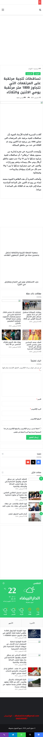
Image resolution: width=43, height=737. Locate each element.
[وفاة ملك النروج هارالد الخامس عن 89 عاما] (11, 335)
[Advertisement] (21, 41)
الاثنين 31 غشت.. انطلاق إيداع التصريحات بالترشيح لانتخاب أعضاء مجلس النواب (15, 671)
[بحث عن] (40, 10)
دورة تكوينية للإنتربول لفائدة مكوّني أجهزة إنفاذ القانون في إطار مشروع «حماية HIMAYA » (23, 219)
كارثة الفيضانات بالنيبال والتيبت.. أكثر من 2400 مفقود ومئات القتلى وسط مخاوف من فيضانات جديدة (14, 683)
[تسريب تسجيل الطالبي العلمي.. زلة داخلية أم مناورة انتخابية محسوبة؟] (35, 495)
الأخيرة (32, 623)
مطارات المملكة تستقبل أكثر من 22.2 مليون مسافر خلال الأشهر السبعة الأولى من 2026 (32, 315)
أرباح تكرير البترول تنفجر (17, 513)
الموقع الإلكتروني (36, 419)
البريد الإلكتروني (35, 409)
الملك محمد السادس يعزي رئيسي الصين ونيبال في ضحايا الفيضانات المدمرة (33, 345)
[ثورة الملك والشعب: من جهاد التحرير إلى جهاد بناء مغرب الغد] (35, 506)
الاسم (38, 399)
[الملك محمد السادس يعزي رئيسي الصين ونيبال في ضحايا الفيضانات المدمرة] (31, 335)
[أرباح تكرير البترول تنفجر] (35, 517)
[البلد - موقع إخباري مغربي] (31, 9)
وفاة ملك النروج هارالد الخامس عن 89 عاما (12, 343)
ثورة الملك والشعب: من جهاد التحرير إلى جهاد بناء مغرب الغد (14, 505)
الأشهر (10, 623)
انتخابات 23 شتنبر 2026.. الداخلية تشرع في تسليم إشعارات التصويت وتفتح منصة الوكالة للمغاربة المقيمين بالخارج (11, 318)
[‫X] (33, 462)
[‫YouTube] (28, 462)
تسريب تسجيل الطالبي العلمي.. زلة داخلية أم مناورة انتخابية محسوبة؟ (15, 495)
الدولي (33, 209)
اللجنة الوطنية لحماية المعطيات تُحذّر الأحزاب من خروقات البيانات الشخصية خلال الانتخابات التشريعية (14, 645)
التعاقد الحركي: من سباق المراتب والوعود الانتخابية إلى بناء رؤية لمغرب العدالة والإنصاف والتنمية (16, 483)
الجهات (30, 69)
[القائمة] (3, 10)
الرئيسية (36, 69)
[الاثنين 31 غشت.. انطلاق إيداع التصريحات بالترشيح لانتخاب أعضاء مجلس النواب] (34, 671)
